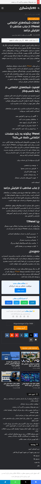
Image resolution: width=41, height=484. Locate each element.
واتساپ (24, 302)
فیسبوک (8, 302)
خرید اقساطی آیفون (34, 449)
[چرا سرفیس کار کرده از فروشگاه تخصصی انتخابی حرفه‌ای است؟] (10, 356)
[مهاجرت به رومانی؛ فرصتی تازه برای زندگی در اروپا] (30, 357)
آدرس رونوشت (20, 328)
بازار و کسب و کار (30, 14)
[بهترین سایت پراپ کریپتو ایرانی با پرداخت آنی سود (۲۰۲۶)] (30, 376)
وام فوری (37, 462)
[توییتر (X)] (31, 335)
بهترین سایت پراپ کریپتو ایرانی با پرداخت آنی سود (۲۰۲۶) (31, 384)
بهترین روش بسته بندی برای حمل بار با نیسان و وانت (12, 384)
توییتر (16, 302)
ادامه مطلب (20, 290)
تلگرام (32, 302)
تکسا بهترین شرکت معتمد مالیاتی (28, 439)
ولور (38, 465)
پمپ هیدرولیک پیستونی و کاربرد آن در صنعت (23, 2)
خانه (37, 14)
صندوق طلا (37, 455)
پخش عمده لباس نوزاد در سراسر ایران (27, 415)
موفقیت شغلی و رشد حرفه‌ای (20, 286)
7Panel (29, 66)
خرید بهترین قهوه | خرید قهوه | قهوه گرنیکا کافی (26, 452)
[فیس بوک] (36, 335)
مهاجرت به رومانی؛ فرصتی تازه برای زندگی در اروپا (30, 365)
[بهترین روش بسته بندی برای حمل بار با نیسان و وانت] (10, 376)
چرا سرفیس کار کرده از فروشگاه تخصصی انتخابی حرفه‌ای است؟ (12, 364)
